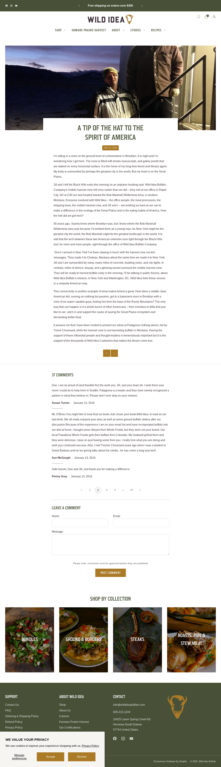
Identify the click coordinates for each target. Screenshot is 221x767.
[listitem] (110, 6)
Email (116, 516)
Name (55, 516)
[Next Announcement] (142, 5)
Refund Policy (13, 721)
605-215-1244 (121, 712)
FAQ (8, 710)
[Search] (198, 16)
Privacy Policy (90, 745)
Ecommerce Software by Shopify (170, 761)
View (29, 652)
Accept (50, 756)
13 (131, 490)
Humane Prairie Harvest (74, 721)
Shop (62, 704)
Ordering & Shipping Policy (22, 716)
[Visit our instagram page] (11, 5)
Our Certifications (69, 727)
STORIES (135, 30)
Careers (64, 716)
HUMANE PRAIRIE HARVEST (89, 30)
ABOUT (116, 30)
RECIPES (156, 30)
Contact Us (12, 704)
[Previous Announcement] (79, 5)
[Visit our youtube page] (16, 5)
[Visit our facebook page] (6, 5)
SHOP (58, 30)
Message (57, 531)
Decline (82, 756)
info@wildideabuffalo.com (129, 704)
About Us (65, 710)
